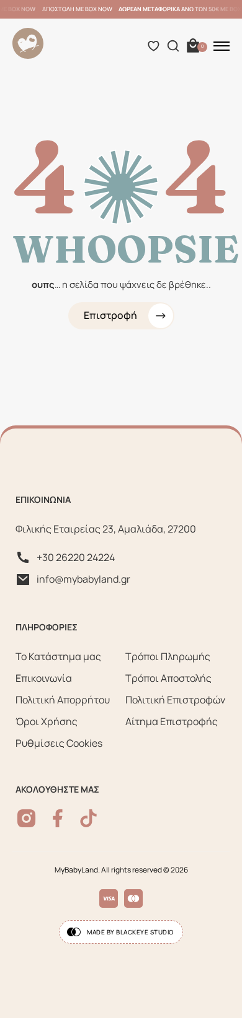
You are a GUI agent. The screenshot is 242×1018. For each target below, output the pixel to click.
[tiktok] (88, 818)
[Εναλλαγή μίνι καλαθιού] (193, 46)
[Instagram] (26, 818)
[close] (221, 46)
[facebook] (57, 818)
